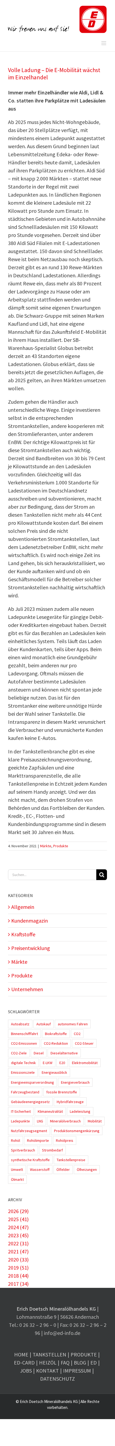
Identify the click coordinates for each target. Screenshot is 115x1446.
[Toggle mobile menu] (104, 43)
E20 (62, 1062)
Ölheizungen (87, 1169)
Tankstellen (49, 1354)
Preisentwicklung (30, 948)
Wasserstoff (39, 1169)
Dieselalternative (64, 1053)
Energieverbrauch (75, 1082)
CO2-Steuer (84, 1043)
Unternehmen (27, 989)
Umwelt (17, 1169)
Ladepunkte (20, 1121)
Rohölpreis (64, 1140)
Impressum (77, 1370)
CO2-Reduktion (56, 1043)
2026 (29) (18, 1211)
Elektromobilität (85, 1062)
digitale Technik (23, 1062)
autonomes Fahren (73, 1024)
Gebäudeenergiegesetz (30, 1101)
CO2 (77, 1033)
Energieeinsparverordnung (32, 1082)
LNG (40, 1121)
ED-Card (24, 1362)
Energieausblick (54, 1072)
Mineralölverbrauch (65, 1121)
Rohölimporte (38, 1140)
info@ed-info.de (62, 1333)
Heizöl (47, 1362)
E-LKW (47, 1062)
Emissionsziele (23, 1072)
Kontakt (47, 1370)
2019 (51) (18, 1267)
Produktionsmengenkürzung (76, 1130)
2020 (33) (18, 1259)
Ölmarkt (17, 1179)
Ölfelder (63, 1169)
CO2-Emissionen (24, 1043)
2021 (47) (18, 1251)
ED (93, 1362)
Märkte (45, 846)
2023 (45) (18, 1235)
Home (21, 1354)
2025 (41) (18, 1219)
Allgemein (22, 906)
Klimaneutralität (50, 1111)
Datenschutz (57, 1378)
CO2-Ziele (19, 1053)
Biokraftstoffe (56, 1033)
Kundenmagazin (29, 920)
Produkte (60, 846)
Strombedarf (52, 1150)
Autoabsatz (20, 1024)
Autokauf (43, 1024)
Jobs (26, 1370)
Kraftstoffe (23, 934)
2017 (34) (18, 1283)
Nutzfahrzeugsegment (29, 1130)
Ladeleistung (80, 1111)
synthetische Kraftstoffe (30, 1159)
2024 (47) (18, 1227)
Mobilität (95, 1121)
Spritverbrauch (23, 1150)
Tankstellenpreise (71, 1159)
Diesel (39, 1053)
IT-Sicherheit (21, 1111)
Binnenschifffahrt (24, 1033)
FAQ (65, 1362)
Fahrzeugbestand (25, 1092)
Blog (80, 1362)
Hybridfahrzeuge (70, 1101)
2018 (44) (18, 1275)
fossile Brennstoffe (61, 1092)
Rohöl (15, 1140)
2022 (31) (18, 1243)
